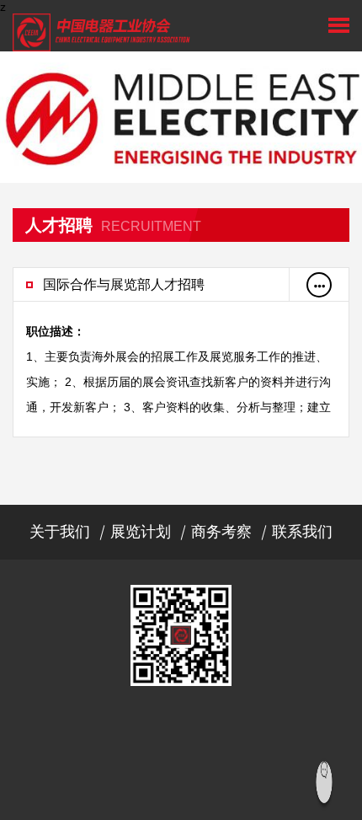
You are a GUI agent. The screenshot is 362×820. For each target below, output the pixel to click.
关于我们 (59, 531)
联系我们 (302, 531)
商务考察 (221, 531)
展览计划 (140, 531)
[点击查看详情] (319, 284)
